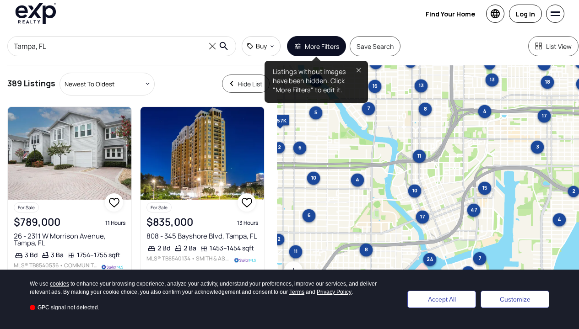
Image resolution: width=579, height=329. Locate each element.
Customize (515, 299)
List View (559, 46)
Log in (525, 14)
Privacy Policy (334, 292)
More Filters (322, 46)
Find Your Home (450, 14)
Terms (296, 292)
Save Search (375, 46)
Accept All (442, 299)
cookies (59, 284)
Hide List (250, 84)
